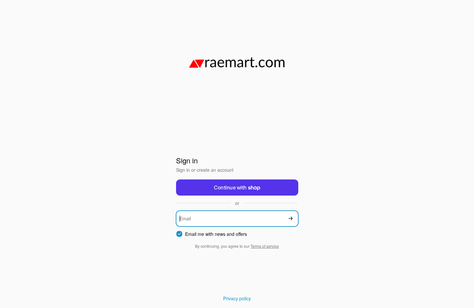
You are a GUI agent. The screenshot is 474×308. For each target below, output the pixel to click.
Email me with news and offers (216, 234)
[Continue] (290, 218)
